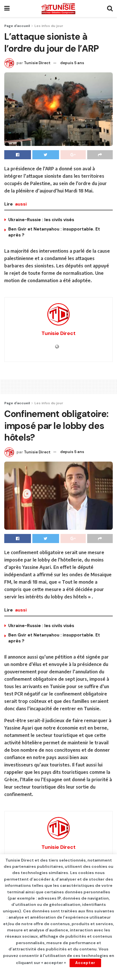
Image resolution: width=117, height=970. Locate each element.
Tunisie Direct (37, 62)
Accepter (85, 962)
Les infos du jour (48, 26)
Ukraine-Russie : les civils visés (41, 220)
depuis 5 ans (72, 62)
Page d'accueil (17, 26)
